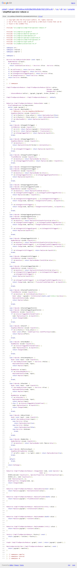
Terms (22, 565)
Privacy (16, 565)
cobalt (4, 9)
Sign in (73, 3)
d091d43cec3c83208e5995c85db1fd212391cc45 (34, 9)
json (73, 565)
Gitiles (11, 565)
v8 (61, 9)
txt (69, 565)
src (57, 9)
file (40, 16)
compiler (71, 9)
